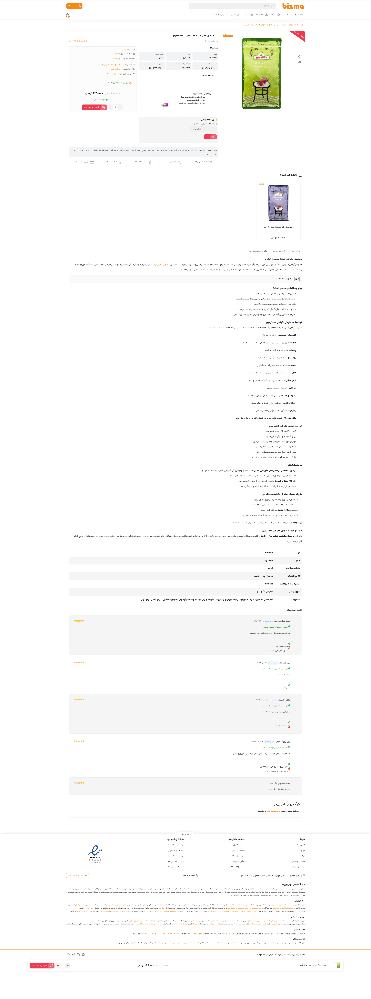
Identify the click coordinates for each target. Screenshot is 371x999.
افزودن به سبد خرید (91, 107)
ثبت (207, 137)
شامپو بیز (283, 908)
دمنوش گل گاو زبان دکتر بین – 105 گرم (279, 227)
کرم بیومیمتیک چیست (175, 861)
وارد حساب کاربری (274, 811)
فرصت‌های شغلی (298, 861)
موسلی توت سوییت (261, 921)
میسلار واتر (81, 905)
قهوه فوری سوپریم (158, 924)
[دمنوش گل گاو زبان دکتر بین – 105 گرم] (278, 203)
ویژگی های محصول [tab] (279, 251)
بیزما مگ (246, 15)
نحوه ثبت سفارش (238, 850)
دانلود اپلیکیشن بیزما (76, 875)
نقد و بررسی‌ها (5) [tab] (258, 251)
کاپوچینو (238, 924)
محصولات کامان (117, 911)
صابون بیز (253, 908)
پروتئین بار (272, 921)
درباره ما (302, 850)
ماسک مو (276, 908)
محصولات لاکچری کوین (237, 911)
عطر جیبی (161, 908)
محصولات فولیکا (81, 911)
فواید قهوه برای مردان (176, 850)
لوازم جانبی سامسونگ (148, 933)
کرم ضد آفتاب (162, 905)
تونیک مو (260, 908)
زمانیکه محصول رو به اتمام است (202, 124)
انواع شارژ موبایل (196, 933)
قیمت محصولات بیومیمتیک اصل (237, 908)
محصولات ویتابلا (224, 911)
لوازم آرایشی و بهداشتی (279, 905)
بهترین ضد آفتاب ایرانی (175, 856)
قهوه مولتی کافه (214, 924)
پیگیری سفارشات (238, 861)
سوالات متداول (238, 845)
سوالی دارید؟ (220, 15)
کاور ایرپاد (232, 933)
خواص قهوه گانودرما (176, 845)
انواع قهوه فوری (278, 924)
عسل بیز (225, 921)
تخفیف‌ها (260, 15)
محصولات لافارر (251, 911)
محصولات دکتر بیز (216, 921)
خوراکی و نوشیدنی (290, 24)
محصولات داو (127, 911)
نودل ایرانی (251, 921)
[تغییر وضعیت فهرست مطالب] (295, 278)
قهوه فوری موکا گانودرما (144, 924)
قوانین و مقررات (299, 856)
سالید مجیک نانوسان (193, 943)
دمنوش (298, 328)
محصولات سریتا (213, 911)
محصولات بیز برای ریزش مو (174, 867)
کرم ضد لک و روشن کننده (110, 905)
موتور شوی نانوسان (179, 943)
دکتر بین (125, 49)
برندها (273, 15)
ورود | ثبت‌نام (73, 6)
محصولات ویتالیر (175, 911)
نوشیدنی (277, 24)
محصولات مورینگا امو (163, 911)
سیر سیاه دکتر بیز (196, 921)
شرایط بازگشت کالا (237, 867)
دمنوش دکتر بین (251, 24)
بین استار (133, 921)
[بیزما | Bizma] (293, 6)
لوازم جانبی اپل (161, 933)
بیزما (301, 24)
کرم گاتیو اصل (124, 905)
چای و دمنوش (266, 24)
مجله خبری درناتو (298, 867)
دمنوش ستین (141, 921)
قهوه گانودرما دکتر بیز (181, 924)
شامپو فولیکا (291, 908)
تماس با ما (232, 15)
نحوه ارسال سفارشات (236, 856)
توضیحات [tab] (296, 251)
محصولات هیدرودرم (105, 911)
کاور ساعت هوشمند (173, 933)
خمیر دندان (90, 908)
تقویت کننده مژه (233, 905)
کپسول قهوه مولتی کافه (258, 924)
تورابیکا (194, 924)
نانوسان (213, 943)
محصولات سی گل (149, 911)
